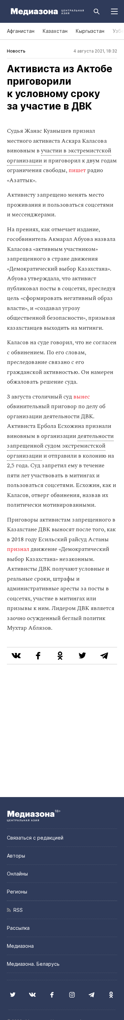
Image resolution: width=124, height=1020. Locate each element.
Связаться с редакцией (35, 838)
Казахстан (55, 31)
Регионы (17, 892)
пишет (77, 170)
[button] (114, 11)
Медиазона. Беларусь (33, 964)
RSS (17, 910)
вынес (81, 396)
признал (18, 549)
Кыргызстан (90, 31)
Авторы (16, 856)
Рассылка (18, 928)
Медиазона (20, 946)
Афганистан (20, 31)
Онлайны (17, 874)
